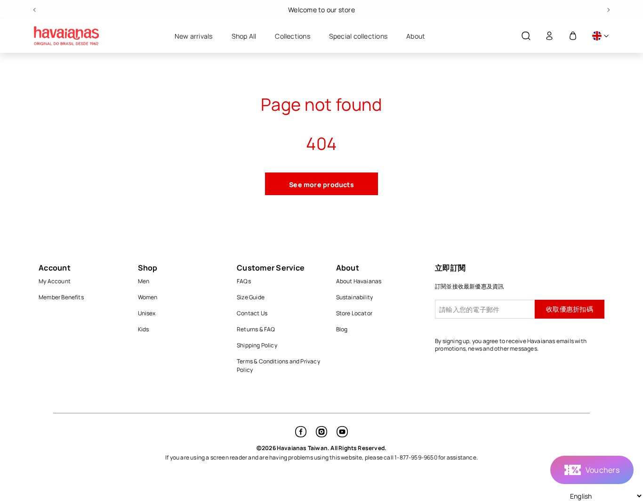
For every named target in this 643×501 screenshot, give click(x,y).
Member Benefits (61, 297)
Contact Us (252, 313)
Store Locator (354, 313)
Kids (143, 329)
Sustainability (354, 297)
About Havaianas (359, 281)
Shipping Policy (257, 345)
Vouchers (602, 470)
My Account (55, 281)
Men (144, 281)
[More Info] (600, 36)
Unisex (147, 313)
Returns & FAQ (256, 329)
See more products (321, 184)
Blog (342, 329)
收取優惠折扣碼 (569, 308)
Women (148, 297)
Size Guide (251, 297)
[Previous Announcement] (35, 9)
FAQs (244, 281)
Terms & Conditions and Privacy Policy (278, 365)
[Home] (66, 35)
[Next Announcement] (607, 9)
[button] (525, 36)
